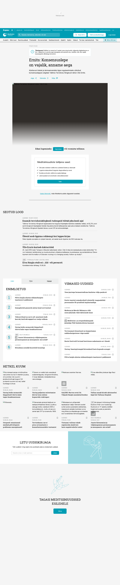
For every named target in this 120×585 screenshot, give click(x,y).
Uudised (25, 218)
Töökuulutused (33, 260)
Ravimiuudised (23, 40)
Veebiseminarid (54, 40)
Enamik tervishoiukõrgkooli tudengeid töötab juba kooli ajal (53, 220)
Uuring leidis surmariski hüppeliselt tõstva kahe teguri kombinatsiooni (12, 395)
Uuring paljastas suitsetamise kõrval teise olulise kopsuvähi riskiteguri (44, 395)
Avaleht (5, 40)
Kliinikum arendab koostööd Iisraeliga (30, 348)
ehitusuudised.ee (46, 30)
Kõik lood (13, 40)
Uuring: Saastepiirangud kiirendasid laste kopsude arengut (87, 349)
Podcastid (32, 40)
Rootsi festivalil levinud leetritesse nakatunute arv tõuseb (87, 341)
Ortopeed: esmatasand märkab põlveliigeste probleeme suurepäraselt (12, 425)
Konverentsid (42, 40)
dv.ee (37, 30)
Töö (97, 40)
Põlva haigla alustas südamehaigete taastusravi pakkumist (87, 357)
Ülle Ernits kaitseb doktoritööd (38, 247)
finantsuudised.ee (57, 30)
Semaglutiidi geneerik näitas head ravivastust (33, 308)
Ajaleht (63, 40)
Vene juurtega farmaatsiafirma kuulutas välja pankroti (85, 292)
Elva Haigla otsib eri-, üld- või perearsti (42, 262)
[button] (31, 453)
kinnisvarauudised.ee (92, 30)
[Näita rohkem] (113, 30)
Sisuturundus (24, 335)
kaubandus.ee (80, 30)
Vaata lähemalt (45, 194)
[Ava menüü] (12, 30)
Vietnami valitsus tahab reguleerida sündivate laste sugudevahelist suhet (72, 425)
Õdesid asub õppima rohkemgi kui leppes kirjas (46, 236)
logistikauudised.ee (104, 30)
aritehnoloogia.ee (69, 30)
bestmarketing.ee (29, 30)
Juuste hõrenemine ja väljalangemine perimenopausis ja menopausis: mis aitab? (103, 425)
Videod (75, 40)
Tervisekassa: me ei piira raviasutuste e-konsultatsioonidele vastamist (44, 425)
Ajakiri (69, 40)
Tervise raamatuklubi (86, 40)
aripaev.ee (19, 30)
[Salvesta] (54, 295)
